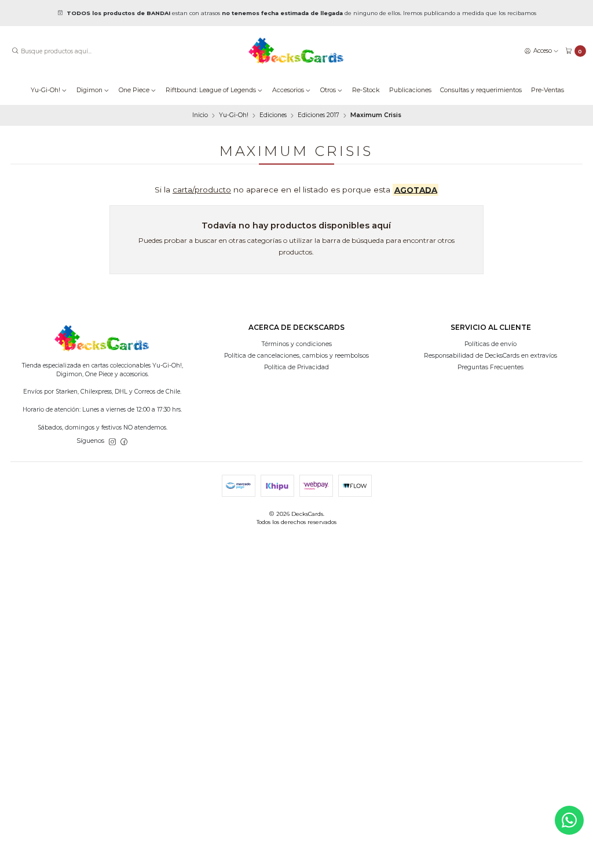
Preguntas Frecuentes (490, 367)
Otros (328, 90)
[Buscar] (15, 51)
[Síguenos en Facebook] (124, 441)
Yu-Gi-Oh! (45, 90)
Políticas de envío (490, 344)
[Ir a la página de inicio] (296, 51)
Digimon (89, 90)
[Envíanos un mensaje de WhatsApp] (569, 820)
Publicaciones (410, 90)
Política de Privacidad (296, 367)
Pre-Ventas (547, 90)
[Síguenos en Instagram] (112, 441)
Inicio (200, 115)
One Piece (134, 90)
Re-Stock (366, 90)
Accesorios (288, 90)
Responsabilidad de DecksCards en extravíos (490, 355)
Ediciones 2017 (318, 115)
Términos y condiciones (297, 344)
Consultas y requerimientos (481, 90)
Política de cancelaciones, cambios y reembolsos (296, 355)
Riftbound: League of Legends (211, 90)
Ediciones (273, 115)
